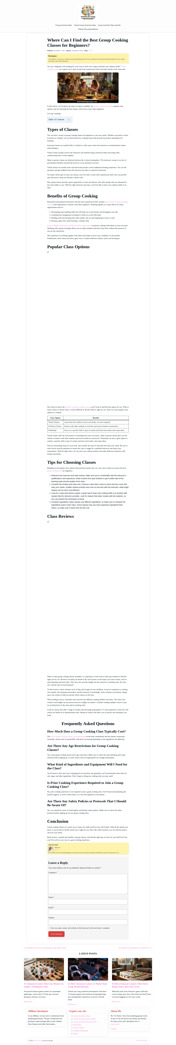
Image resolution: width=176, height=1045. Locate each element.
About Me (77, 1025)
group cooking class (54, 471)
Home (75, 1034)
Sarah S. (91, 50)
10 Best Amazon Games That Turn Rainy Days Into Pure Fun (130, 985)
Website (51, 918)
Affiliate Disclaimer (80, 1031)
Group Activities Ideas (81, 1016)
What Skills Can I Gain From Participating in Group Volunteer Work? (46, 948)
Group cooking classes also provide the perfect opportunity (69, 225)
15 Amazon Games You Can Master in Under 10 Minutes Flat (44, 985)
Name (51, 897)
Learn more (115, 1024)
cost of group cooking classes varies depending (68, 736)
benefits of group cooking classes (77, 407)
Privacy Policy (78, 1028)
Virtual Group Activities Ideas (84, 1019)
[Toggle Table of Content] (67, 119)
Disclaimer (144, 1040)
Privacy (138, 1040)
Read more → (29, 1002)
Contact (113, 1029)
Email (51, 908)
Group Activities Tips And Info (84, 1022)
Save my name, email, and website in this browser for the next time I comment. (80, 928)
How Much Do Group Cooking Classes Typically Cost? (134, 948)
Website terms (37, 1040)
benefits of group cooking (103, 106)
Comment (52, 872)
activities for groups (47, 1040)
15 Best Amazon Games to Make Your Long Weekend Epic (87, 985)
